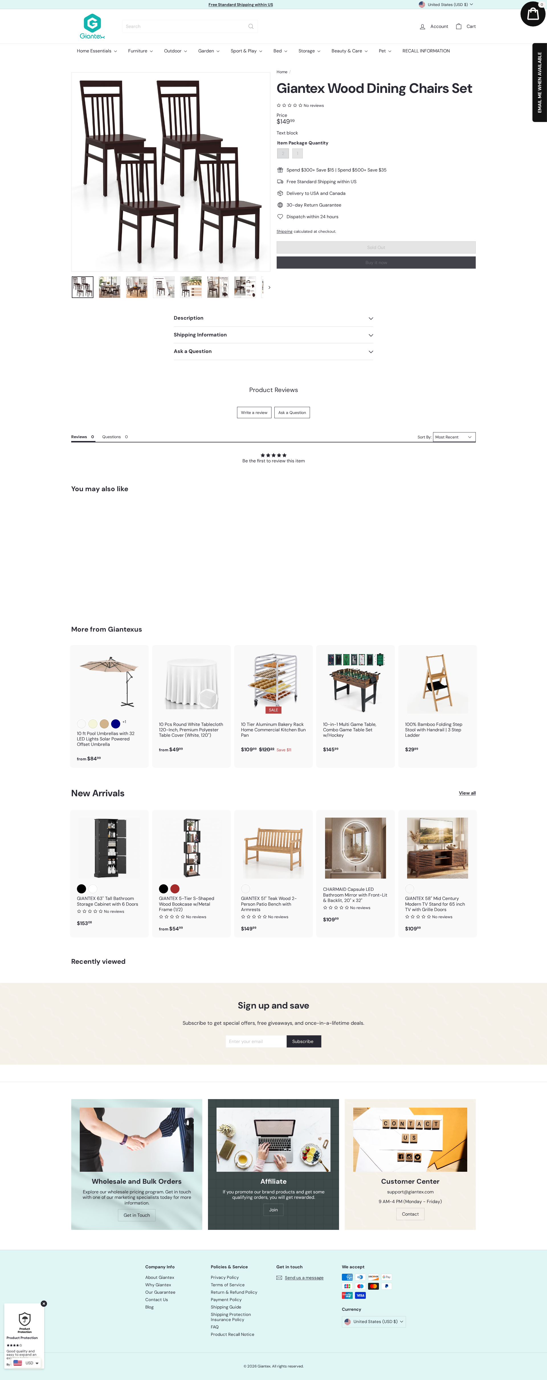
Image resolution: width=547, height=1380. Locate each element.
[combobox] (190, 26)
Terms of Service (228, 1285)
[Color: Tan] (104, 723)
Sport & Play (244, 51)
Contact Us (156, 1300)
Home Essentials (95, 51)
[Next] (266, 287)
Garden (206, 51)
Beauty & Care (347, 51)
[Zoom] (171, 172)
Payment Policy (226, 1300)
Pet (383, 51)
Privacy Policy (225, 1277)
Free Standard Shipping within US (241, 4)
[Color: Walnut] (409, 888)
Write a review (254, 412)
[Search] (251, 26)
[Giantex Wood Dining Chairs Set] (102, 555)
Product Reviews (273, 390)
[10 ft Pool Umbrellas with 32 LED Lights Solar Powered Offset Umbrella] (109, 706)
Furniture (138, 51)
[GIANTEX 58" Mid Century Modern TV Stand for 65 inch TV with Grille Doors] (437, 874)
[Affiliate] (273, 1140)
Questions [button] (111, 436)
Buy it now (376, 262)
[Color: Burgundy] (81, 723)
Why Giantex (158, 1285)
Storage (307, 51)
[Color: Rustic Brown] (174, 888)
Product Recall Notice (232, 1334)
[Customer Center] (410, 1140)
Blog (149, 1307)
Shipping (285, 231)
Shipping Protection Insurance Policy (231, 1317)
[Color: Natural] (245, 888)
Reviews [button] (79, 436)
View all (467, 793)
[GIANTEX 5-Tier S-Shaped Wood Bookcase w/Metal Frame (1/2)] (191, 874)
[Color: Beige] (92, 723)
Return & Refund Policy (234, 1292)
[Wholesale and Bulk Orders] (137, 1140)
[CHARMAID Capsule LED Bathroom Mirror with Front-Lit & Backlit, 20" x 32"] (355, 869)
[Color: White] (92, 888)
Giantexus (125, 629)
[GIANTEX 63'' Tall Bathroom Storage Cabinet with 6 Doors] (109, 871)
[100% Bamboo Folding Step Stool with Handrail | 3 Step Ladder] (437, 702)
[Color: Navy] (115, 723)
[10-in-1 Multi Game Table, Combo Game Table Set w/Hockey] (355, 702)
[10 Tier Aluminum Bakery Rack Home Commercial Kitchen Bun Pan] (273, 702)
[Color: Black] (81, 888)
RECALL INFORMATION (426, 51)
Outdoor (173, 51)
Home (282, 72)
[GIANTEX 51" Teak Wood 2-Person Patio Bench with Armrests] (273, 874)
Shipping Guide (226, 1307)
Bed (278, 51)
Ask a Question (292, 412)
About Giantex (159, 1277)
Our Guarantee (160, 1292)
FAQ (215, 1327)
